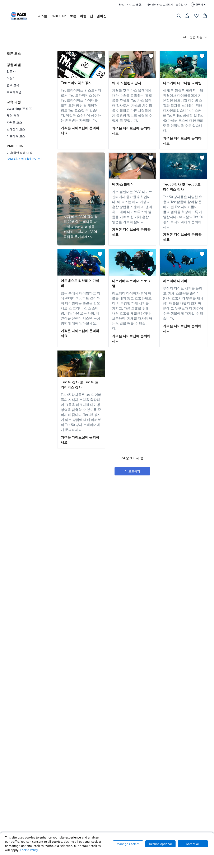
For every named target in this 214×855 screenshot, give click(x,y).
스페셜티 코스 (16, 129)
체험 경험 (13, 115)
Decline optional (160, 844)
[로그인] (188, 16)
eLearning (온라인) (19, 109)
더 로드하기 (132, 471)
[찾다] (178, 16)
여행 (83, 16)
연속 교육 (13, 85)
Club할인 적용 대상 (19, 153)
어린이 (11, 78)
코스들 (42, 16)
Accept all (193, 844)
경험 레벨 (14, 64)
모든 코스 (14, 53)
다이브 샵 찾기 (135, 4)
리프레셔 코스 (16, 136)
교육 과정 (14, 102)
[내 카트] (204, 16)
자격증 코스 (14, 122)
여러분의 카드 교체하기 (159, 4)
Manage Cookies (128, 844)
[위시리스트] (196, 16)
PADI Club (58, 16)
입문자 (11, 71)
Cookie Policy (29, 850)
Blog (121, 4)
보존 (73, 16)
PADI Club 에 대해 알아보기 (25, 159)
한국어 (196, 4)
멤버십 (102, 16)
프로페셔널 (14, 92)
